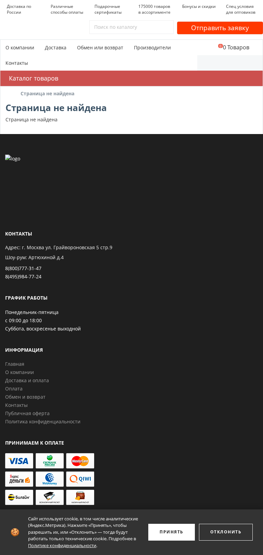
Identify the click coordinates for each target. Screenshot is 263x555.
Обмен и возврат (25, 397)
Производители (152, 47)
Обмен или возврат (100, 47)
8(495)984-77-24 (23, 276)
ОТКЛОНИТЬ (226, 532)
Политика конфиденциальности (42, 421)
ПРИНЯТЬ (172, 532)
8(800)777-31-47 (23, 268)
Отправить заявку (220, 27)
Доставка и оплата (27, 380)
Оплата (14, 388)
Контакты (16, 63)
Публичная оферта (27, 413)
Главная (14, 364)
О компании (19, 47)
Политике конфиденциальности (62, 545)
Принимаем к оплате (34, 442)
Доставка (55, 47)
